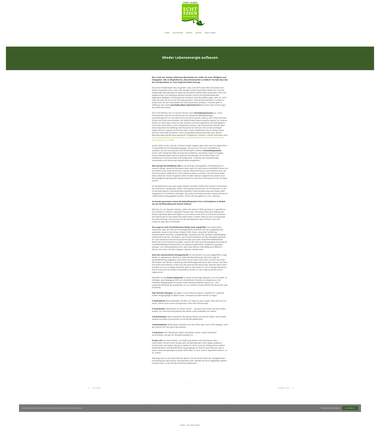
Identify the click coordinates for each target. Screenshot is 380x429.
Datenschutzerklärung (330, 408)
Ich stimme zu (350, 408)
